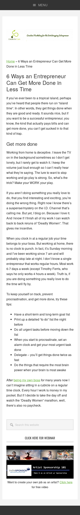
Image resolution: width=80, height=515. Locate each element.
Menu (43, 5)
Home (10, 61)
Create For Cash (40, 34)
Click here (66, 482)
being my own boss (27, 380)
